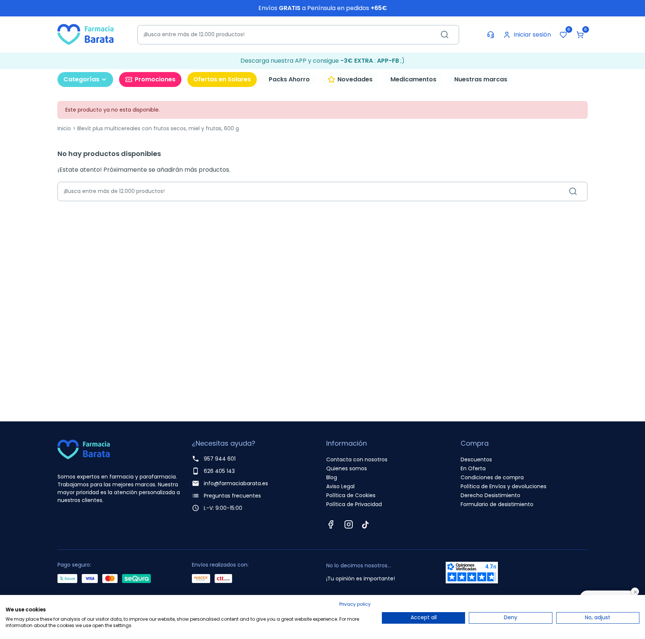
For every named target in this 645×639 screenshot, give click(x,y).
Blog (331, 477)
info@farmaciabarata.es (236, 483)
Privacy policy (355, 604)
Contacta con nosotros (356, 459)
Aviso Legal (340, 486)
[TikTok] (365, 524)
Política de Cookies (351, 495)
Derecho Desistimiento (490, 495)
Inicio (64, 128)
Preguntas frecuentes (232, 495)
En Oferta (473, 468)
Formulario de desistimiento (497, 504)
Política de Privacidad (354, 504)
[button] (580, 34)
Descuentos (476, 459)
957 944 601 (220, 458)
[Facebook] (330, 524)
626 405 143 (219, 471)
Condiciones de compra (492, 477)
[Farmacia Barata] (85, 34)
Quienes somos (346, 468)
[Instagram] (348, 524)
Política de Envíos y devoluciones (503, 486)
